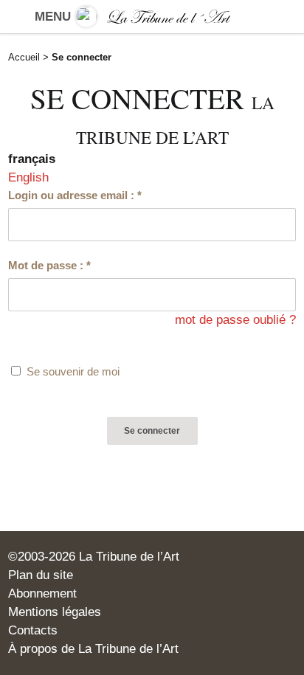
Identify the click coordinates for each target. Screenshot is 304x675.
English (28, 177)
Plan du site (40, 575)
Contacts (33, 630)
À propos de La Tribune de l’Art (93, 649)
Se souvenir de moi (73, 371)
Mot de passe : (49, 265)
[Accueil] (151, 16)
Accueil (24, 57)
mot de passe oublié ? (235, 320)
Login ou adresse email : (75, 195)
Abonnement (42, 593)
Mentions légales (54, 612)
